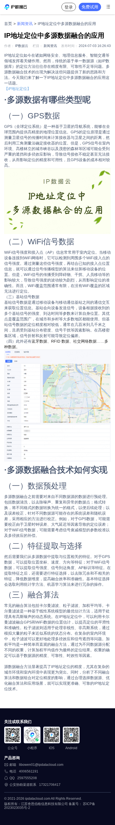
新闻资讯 (25, 23)
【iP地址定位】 (17, 88)
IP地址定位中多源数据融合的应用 (67, 23)
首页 (8, 23)
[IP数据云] (15, 7)
